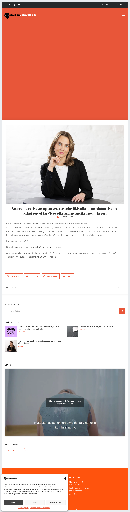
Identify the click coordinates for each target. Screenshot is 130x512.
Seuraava (119, 288)
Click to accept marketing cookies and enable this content (65, 402)
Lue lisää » (22, 332)
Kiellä (34, 502)
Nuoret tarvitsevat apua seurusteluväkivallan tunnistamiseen (34, 247)
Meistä (105, 5)
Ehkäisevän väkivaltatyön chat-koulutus (96, 327)
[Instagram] (14, 4)
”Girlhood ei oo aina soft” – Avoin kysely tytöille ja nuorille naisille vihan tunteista (38, 328)
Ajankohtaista (66, 217)
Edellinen (11, 288)
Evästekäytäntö (23, 508)
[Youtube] (19, 4)
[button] (64, 478)
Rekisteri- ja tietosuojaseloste (40, 508)
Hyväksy (13, 502)
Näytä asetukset (55, 502)
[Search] (122, 311)
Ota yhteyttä (119, 5)
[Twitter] (9, 4)
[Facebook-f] (4, 4)
